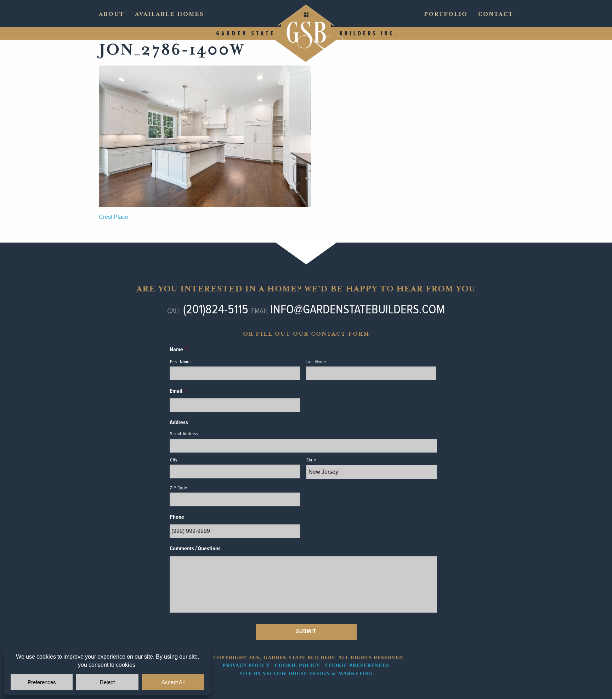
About (111, 14)
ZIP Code (178, 488)
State (311, 460)
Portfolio (446, 14)
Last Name (316, 362)
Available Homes (169, 14)
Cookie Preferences (357, 665)
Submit (306, 631)
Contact (495, 14)
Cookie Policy (297, 665)
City (173, 460)
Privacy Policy (246, 665)
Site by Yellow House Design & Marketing (306, 673)
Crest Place (113, 217)
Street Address (184, 434)
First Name (180, 362)
